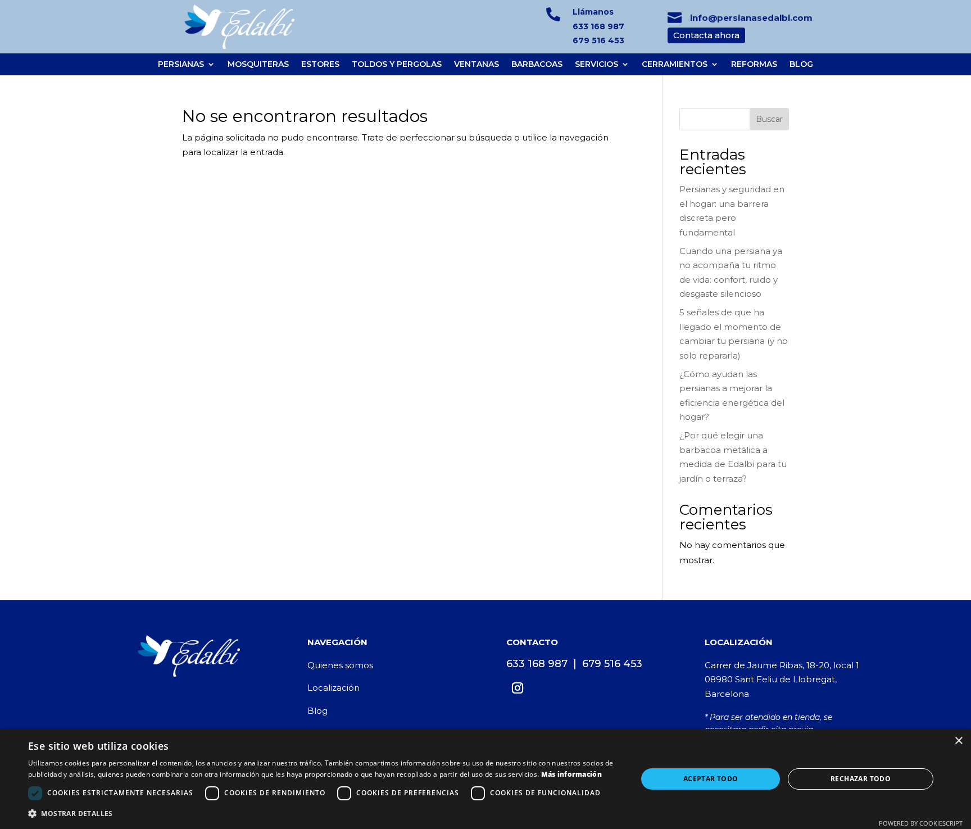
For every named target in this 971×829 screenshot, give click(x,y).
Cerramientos (674, 64)
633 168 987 (598, 26)
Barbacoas (536, 64)
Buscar (769, 119)
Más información (571, 774)
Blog (801, 64)
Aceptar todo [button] (710, 778)
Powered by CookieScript (921, 823)
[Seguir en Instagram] (517, 688)
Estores (320, 64)
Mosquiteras (258, 64)
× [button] (958, 741)
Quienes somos (340, 665)
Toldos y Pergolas (397, 64)
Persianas (181, 64)
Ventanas (476, 64)
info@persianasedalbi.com (751, 17)
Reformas (754, 64)
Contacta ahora (706, 35)
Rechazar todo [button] (861, 778)
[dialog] (485, 779)
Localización (333, 687)
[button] (323, 814)
